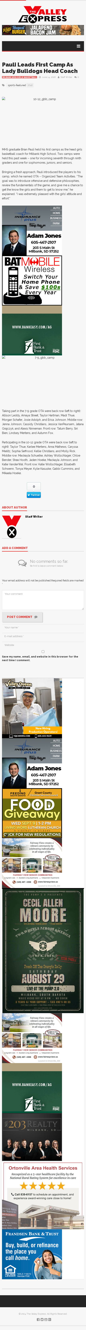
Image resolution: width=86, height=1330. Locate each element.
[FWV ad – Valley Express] (32, 862)
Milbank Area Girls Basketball (19, 77)
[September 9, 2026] (32, 813)
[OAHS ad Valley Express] (43, 1194)
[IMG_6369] (43, 950)
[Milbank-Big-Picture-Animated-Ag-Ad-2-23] (32, 330)
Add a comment (15, 548)
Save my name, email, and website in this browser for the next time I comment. (40, 658)
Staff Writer (66, 77)
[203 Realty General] (32, 1136)
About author (14, 507)
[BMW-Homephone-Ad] (32, 280)
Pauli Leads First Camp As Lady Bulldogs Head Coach (40, 67)
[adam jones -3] (32, 230)
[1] (32, 708)
